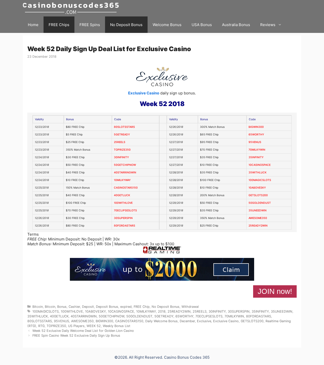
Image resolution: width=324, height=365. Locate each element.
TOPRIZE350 (122, 149)
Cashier (74, 307)
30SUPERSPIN (123, 218)
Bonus (62, 307)
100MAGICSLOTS (260, 180)
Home (33, 24)
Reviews (267, 24)
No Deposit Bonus (126, 24)
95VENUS (255, 142)
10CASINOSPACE (260, 165)
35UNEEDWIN (258, 210)
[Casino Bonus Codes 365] (72, 8)
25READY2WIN (258, 225)
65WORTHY (256, 134)
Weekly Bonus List (116, 326)
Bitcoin (37, 307)
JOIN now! (275, 291)
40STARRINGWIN (125, 172)
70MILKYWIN (257, 149)
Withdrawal (190, 307)
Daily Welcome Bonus (161, 321)
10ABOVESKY (257, 187)
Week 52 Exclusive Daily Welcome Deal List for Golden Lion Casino (83, 331)
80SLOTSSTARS (124, 127)
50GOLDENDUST (260, 203)
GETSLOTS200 (258, 195)
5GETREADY (122, 134)
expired (126, 307)
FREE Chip (142, 307)
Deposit (88, 307)
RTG (41, 326)
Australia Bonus (236, 24)
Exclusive (204, 321)
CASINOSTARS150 (126, 187)
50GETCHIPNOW (125, 165)
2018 (162, 311)
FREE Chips (59, 24)
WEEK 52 (94, 326)
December (187, 321)
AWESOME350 (258, 218)
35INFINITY (256, 157)
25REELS (119, 142)
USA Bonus (202, 24)
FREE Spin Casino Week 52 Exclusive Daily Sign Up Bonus (76, 335)
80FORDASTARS (124, 225)
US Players (76, 326)
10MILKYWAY (122, 180)
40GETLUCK (122, 195)
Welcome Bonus (167, 24)
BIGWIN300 (256, 127)
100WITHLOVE (123, 203)
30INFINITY (121, 157)
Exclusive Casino (143, 93)
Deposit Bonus (107, 307)
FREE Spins (89, 24)
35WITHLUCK (258, 172)
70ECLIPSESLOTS (125, 210)
